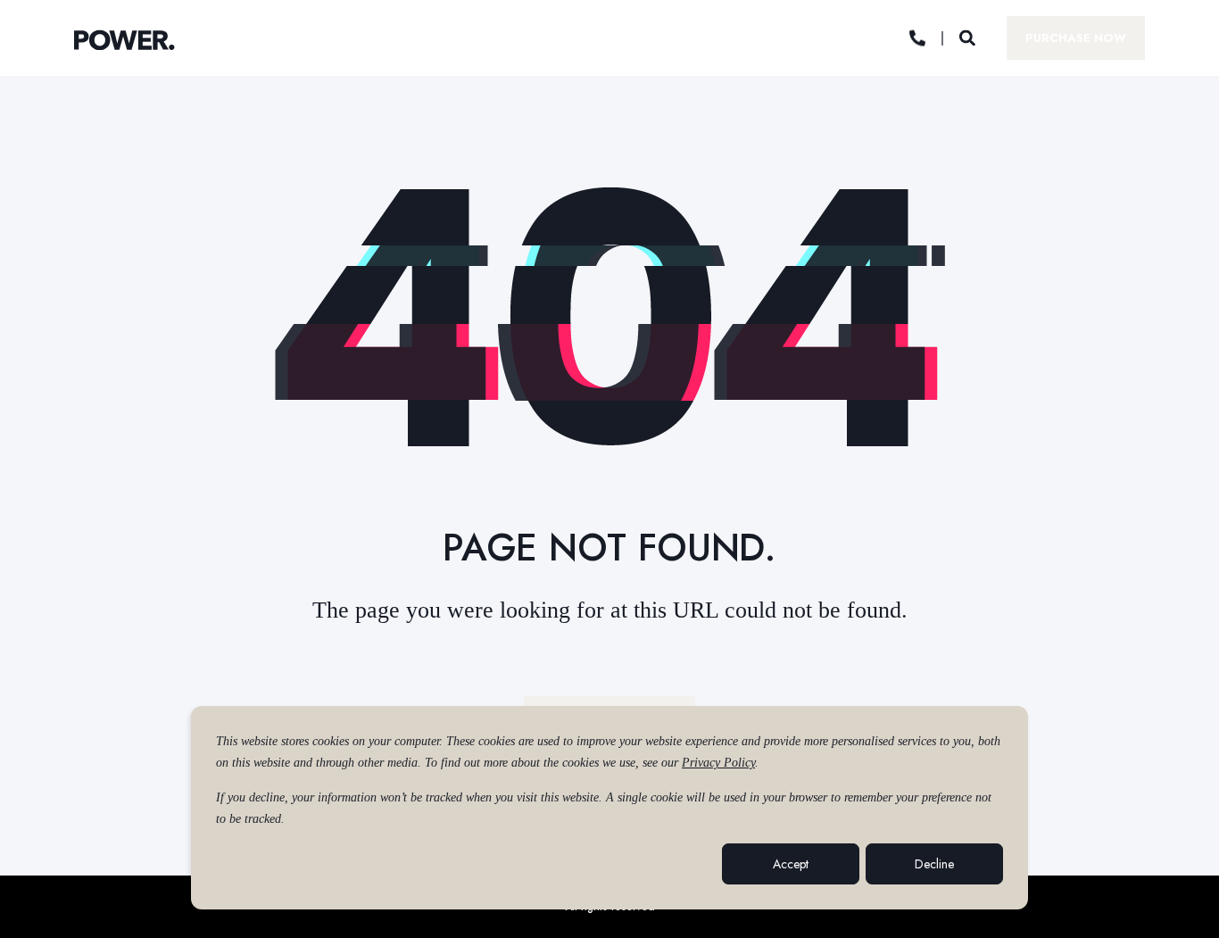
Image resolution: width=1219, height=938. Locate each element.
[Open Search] (969, 37)
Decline (934, 864)
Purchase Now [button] (1075, 37)
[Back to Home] (124, 39)
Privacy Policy (718, 762)
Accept (791, 864)
